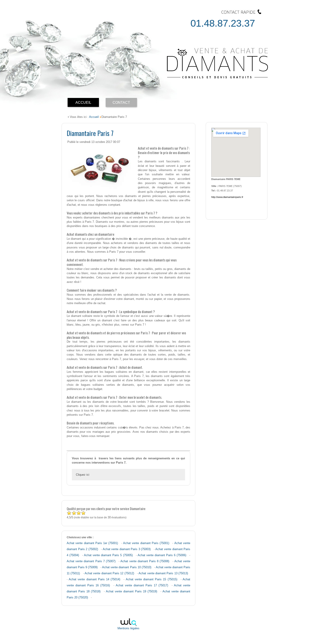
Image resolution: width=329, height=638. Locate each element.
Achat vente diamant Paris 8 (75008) (144, 561)
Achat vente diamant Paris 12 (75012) (109, 573)
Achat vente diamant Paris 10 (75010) (126, 567)
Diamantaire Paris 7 (90, 133)
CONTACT (121, 102)
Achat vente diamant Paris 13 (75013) (163, 573)
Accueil (94, 117)
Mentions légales (128, 628)
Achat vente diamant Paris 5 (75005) (108, 555)
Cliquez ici (82, 474)
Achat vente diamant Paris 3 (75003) (127, 549)
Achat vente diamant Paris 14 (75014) (94, 579)
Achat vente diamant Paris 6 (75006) (162, 555)
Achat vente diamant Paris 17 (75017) (142, 585)
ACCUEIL (83, 102)
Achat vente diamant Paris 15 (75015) (151, 579)
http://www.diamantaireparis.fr (227, 197)
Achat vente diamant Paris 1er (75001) (92, 543)
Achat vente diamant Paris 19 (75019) (131, 591)
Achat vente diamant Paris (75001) (146, 543)
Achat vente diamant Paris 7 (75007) (91, 561)
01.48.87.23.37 (222, 23)
